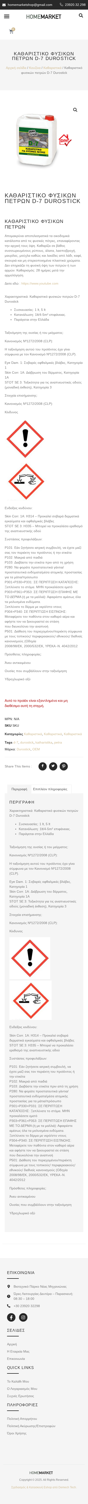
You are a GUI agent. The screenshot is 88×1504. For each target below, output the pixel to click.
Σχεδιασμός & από (44, 1487)
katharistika (43, 742)
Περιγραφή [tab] (19, 789)
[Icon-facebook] (11, 1317)
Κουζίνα (35, 68)
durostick (27, 742)
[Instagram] (23, 1317)
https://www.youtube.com (39, 283)
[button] (6, 16)
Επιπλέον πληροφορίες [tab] (50, 789)
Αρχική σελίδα (16, 68)
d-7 (15, 742)
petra (58, 742)
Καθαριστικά (52, 68)
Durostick (24, 749)
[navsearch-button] (81, 15)
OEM (36, 749)
